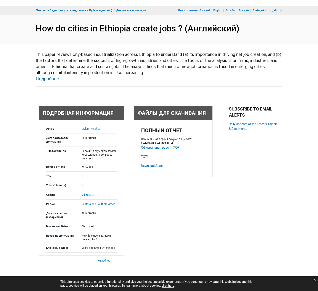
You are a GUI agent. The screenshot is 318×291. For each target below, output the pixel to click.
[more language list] (280, 11)
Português (259, 10)
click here (168, 285)
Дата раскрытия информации (56, 215)
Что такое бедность (49, 10)
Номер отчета (55, 166)
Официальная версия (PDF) (160, 147)
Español (230, 10)
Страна (50, 194)
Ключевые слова (57, 247)
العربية (272, 10)
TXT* (144, 156)
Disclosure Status (57, 226)
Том (48, 176)
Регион (50, 204)
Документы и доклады (131, 10)
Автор (50, 128)
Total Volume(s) (56, 185)
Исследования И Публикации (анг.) (89, 10)
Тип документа (56, 151)
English (217, 10)
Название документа (60, 235)
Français (244, 10)
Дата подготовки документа (57, 140)
